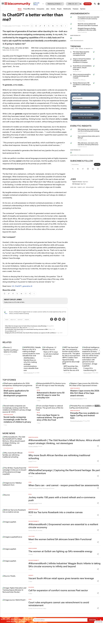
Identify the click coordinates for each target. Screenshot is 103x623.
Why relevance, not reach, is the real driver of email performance (88, 143)
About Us (12, 319)
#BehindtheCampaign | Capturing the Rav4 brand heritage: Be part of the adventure (64, 472)
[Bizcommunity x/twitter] (73, 168)
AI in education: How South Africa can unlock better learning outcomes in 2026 (26, 329)
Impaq (30, 461)
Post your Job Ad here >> (85, 118)
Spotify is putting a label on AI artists (11, 351)
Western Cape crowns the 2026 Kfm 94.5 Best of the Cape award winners (84, 393)
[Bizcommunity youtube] (93, 168)
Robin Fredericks (28, 373)
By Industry (87, 48)
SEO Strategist (76, 184)
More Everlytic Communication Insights (82, 155)
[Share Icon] (98, 446)
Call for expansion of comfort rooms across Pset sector (58, 590)
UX (13, 286)
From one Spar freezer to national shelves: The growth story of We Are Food (50, 417)
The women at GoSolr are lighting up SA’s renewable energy (60, 551)
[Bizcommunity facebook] (83, 168)
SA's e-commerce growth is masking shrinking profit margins (82, 76)
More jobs (73, 187)
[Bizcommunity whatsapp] (98, 168)
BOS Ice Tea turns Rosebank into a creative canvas (55, 512)
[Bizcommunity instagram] (88, 168)
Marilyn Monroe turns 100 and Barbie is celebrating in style (82, 84)
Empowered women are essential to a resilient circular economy (88, 17)
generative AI (27, 286)
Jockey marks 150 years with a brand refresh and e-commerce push (61, 499)
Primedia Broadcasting (76, 398)
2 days (72, 48)
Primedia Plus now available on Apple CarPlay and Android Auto (84, 415)
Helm (19, 25)
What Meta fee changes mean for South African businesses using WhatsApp (26, 326)
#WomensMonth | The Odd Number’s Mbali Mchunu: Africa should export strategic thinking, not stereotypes (64, 442)
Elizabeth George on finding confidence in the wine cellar (87, 29)
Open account (90, 187)
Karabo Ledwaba (33, 446)
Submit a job (81, 187)
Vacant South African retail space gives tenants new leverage (61, 578)
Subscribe (97, 164)
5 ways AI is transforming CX (89, 369)
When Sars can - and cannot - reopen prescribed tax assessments (63, 485)
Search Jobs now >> (85, 107)
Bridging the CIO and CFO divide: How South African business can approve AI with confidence (30, 332)
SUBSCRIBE (92, 620)
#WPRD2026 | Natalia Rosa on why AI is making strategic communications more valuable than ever (31, 364)
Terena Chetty (87, 373)
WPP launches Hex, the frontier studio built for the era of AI (71, 368)
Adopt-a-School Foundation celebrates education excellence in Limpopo (82, 60)
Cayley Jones (8, 25)
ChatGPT (18, 286)
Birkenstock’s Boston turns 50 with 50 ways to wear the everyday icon (50, 395)
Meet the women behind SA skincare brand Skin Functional (88, 24)
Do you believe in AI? (10, 331)
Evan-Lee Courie (33, 503)
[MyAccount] (98, 3)
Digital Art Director (77, 181)
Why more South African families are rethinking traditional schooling (59, 457)
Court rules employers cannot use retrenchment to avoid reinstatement (58, 604)
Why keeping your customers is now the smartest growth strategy (88, 130)
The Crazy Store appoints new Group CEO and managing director (81, 53)
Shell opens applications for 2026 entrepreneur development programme (16, 393)
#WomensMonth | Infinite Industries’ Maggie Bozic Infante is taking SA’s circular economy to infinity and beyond (64, 565)
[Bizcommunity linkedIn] (78, 168)
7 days (76, 48)
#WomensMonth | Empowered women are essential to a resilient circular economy (63, 526)
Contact (20, 319)
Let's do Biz (98, 622)
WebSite (27, 319)
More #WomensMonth (76, 40)
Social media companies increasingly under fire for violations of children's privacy (17, 419)
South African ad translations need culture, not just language (82, 67)
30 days (81, 48)
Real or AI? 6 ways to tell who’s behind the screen (51, 354)
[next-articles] (99, 350)
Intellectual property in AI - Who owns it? (16, 327)
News (6, 319)
